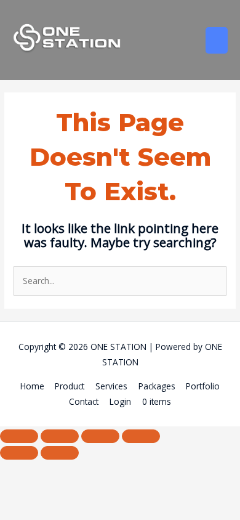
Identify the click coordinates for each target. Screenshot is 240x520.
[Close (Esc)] (141, 436)
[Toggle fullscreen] (60, 436)
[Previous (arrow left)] (19, 453)
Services (111, 386)
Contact (83, 401)
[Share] (100, 436)
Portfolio (203, 386)
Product (69, 386)
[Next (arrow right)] (60, 453)
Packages (156, 386)
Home (32, 386)
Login (120, 401)
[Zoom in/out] (19, 436)
